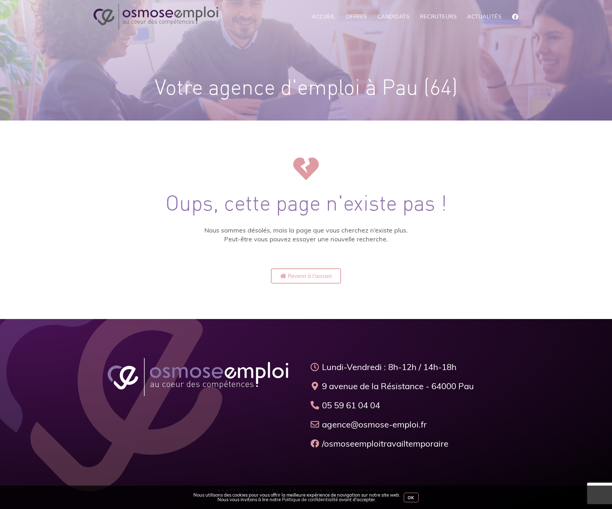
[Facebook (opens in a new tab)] (515, 16)
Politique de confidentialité (310, 499)
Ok (411, 497)
